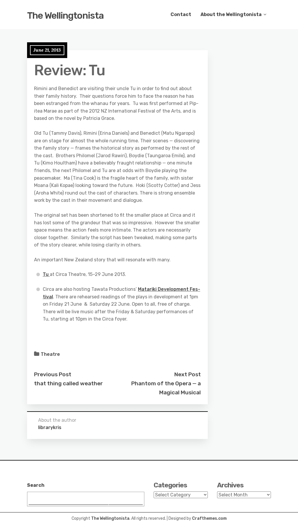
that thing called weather (68, 383)
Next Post (187, 374)
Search (36, 485)
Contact (181, 14)
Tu (46, 274)
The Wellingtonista (65, 15)
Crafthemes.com (209, 518)
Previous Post (52, 374)
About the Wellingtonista (231, 14)
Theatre (50, 354)
